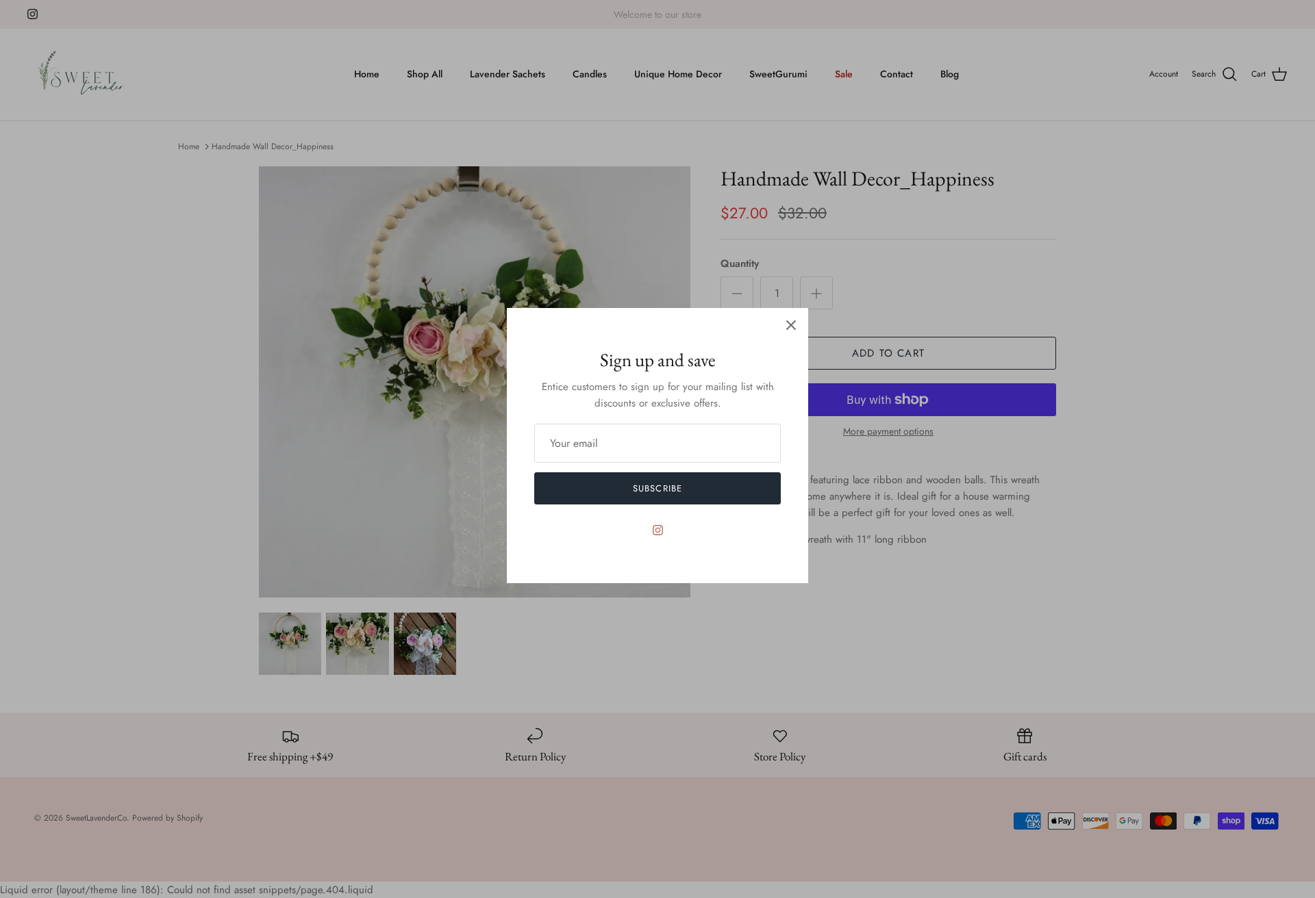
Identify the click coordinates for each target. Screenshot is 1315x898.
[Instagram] (658, 530)
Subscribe (657, 488)
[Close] (791, 325)
